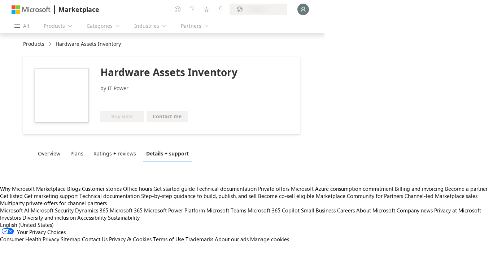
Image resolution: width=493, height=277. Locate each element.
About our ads (232, 239)
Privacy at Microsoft (457, 210)
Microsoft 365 (126, 210)
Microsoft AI (14, 210)
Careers (346, 210)
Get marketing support (51, 195)
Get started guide (174, 188)
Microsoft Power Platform (174, 210)
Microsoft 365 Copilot (274, 210)
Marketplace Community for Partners (359, 195)
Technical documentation (226, 188)
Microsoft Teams (226, 210)
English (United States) (27, 224)
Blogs (73, 188)
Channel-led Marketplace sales (441, 195)
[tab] (51, 153)
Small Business (318, 210)
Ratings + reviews (114, 153)
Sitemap (70, 239)
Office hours (137, 188)
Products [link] (33, 43)
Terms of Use (168, 239)
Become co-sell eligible (286, 195)
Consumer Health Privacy (29, 239)
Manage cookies (269, 239)
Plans (76, 153)
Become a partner (466, 188)
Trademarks (199, 239)
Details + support (167, 153)
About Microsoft (375, 210)
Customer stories (102, 188)
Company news (415, 210)
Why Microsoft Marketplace (33, 188)
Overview (49, 153)
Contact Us (95, 239)
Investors (10, 217)
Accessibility (91, 217)
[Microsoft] (31, 9)
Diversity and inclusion (49, 217)
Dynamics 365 (91, 210)
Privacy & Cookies (130, 239)
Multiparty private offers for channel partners (53, 203)
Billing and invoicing (419, 188)
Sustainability (124, 217)
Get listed (11, 195)
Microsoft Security (52, 210)
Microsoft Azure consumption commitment (343, 188)
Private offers (273, 188)
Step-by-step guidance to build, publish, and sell (199, 195)
